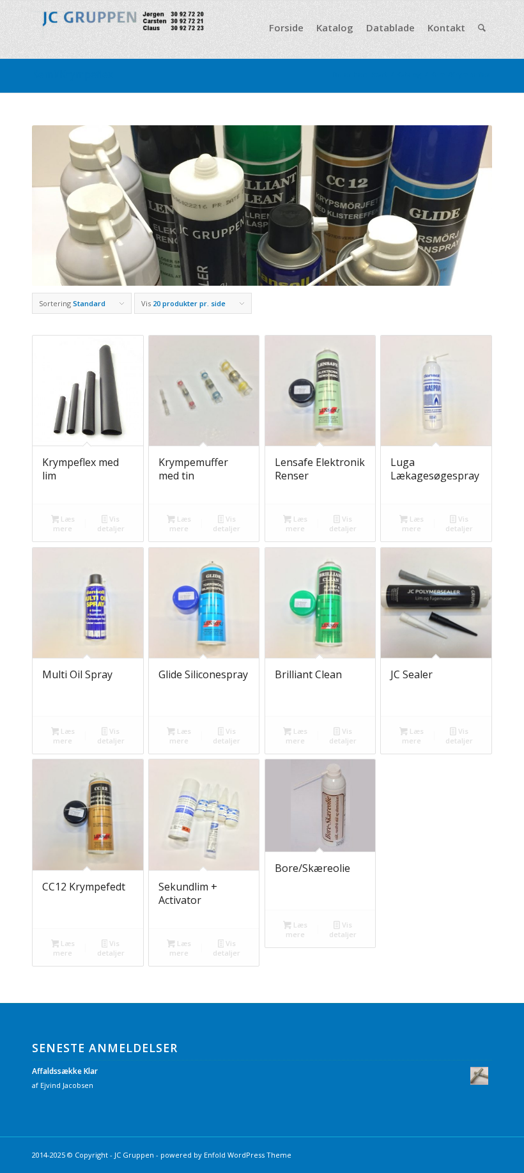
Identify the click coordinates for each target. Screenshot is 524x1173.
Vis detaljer (111, 523)
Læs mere (64, 523)
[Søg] (482, 28)
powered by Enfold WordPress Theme (225, 1155)
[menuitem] (286, 28)
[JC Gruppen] (128, 28)
